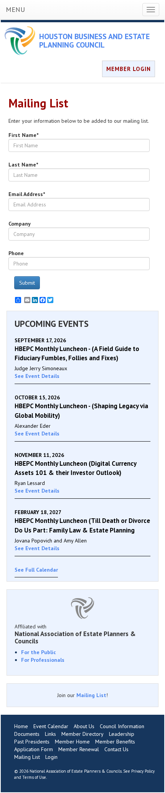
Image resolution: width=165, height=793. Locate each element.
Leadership (121, 733)
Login (51, 756)
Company (19, 223)
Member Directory (82, 733)
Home (21, 726)
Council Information (122, 726)
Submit (27, 282)
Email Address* (26, 194)
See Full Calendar (36, 569)
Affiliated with (75, 634)
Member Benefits (115, 741)
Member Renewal (78, 749)
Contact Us (116, 749)
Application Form (33, 749)
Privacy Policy (143, 771)
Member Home (72, 741)
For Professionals (42, 659)
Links (50, 733)
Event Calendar (50, 726)
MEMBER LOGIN (128, 69)
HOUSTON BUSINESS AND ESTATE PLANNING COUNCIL (94, 40)
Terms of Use (34, 777)
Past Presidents (32, 741)
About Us (84, 726)
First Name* (23, 135)
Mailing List (91, 695)
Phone (16, 253)
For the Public (38, 652)
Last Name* (23, 164)
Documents (27, 733)
